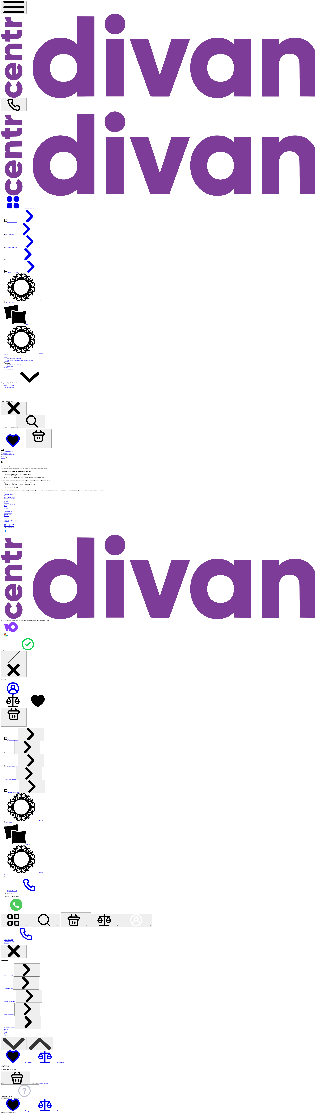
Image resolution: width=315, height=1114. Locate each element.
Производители (8, 369)
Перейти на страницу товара (8, 1112)
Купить (3, 1083)
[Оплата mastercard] (5, 634)
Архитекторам (8, 513)
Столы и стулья (8, 494)
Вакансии (6, 516)
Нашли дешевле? (44, 1083)
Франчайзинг (7, 514)
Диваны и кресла (9, 493)
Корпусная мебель (9, 495)
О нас (5, 357)
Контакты (6, 361)
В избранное (29, 1062)
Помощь (6, 503)
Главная (3, 458)
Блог (5, 506)
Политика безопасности (14, 358)
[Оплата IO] (11, 631)
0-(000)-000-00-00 (9, 385)
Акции (6, 367)
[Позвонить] (14, 104)
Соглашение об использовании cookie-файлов (20, 360)
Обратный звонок (9, 387)
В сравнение (60, 1062)
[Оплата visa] (5, 633)
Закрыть (6, 943)
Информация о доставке (14, 364)
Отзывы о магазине (9, 504)
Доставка (6, 508)
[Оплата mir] (6, 636)
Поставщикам (8, 511)
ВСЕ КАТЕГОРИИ (30, 208)
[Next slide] (14, 1043)
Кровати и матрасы (9, 497)
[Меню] (14, 7)
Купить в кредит (5, 1098)
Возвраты (10, 366)
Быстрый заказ (34, 1083)
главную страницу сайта (17, 485)
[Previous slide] (40, 1043)
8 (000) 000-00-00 (8, 940)
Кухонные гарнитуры (10, 498)
